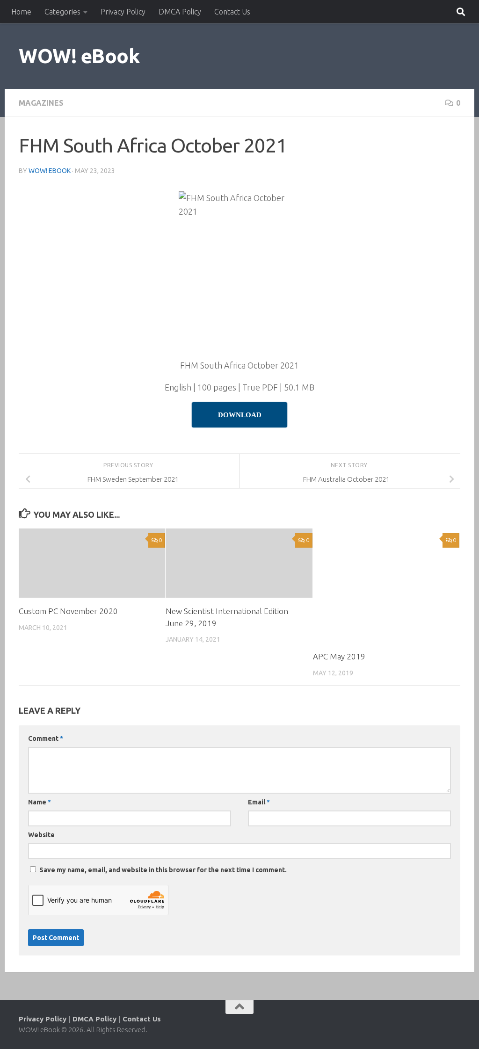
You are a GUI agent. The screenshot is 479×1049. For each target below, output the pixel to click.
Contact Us (232, 11)
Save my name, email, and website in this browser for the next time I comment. (163, 870)
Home (21, 11)
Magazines (41, 103)
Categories (62, 11)
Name (39, 802)
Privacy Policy (123, 11)
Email (259, 802)
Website (41, 835)
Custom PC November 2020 (68, 611)
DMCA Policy (180, 11)
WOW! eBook (79, 56)
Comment (45, 738)
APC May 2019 (339, 656)
